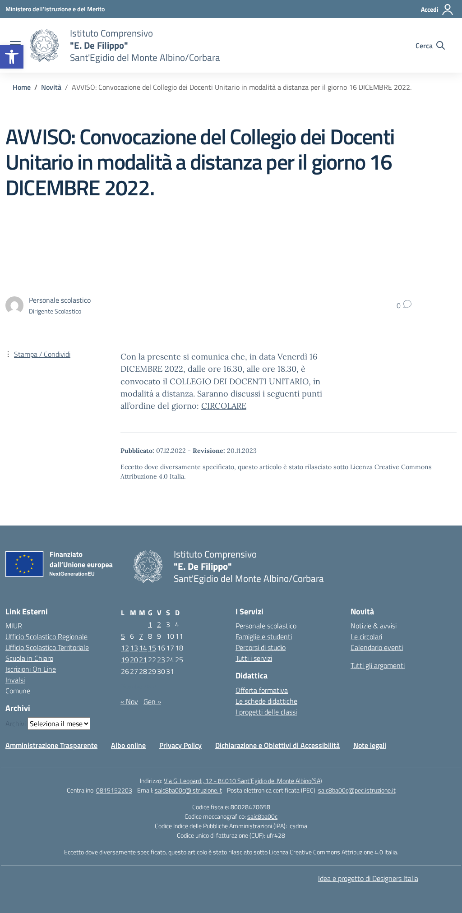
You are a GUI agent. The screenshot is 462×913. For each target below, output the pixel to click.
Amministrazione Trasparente (51, 745)
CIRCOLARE (223, 406)
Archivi (15, 723)
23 (161, 659)
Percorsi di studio (261, 647)
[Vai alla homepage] (44, 45)
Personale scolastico (266, 625)
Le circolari (366, 636)
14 (143, 647)
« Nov (129, 701)
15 (152, 647)
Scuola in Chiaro (29, 658)
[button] (11, 57)
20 (134, 659)
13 (134, 647)
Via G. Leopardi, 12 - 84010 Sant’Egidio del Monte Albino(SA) (243, 780)
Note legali (369, 745)
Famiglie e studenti (264, 636)
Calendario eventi (377, 647)
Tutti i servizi (254, 658)
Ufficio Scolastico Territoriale (47, 647)
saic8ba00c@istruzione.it (188, 790)
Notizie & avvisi (374, 625)
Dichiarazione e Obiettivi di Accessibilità (277, 745)
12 (125, 647)
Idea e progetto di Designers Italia (368, 878)
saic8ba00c (262, 816)
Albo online (128, 745)
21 (143, 659)
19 (125, 659)
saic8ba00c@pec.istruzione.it (357, 790)
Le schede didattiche (266, 701)
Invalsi (15, 679)
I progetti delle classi (266, 711)
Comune (17, 690)
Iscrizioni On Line (30, 669)
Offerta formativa (262, 690)
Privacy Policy (180, 745)
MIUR (13, 625)
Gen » (152, 701)
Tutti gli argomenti (378, 665)
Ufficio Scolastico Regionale (46, 636)
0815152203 (114, 790)
